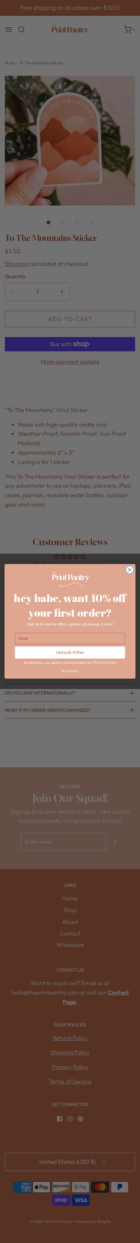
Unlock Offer (70, 652)
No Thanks (70, 671)
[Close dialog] (129, 570)
